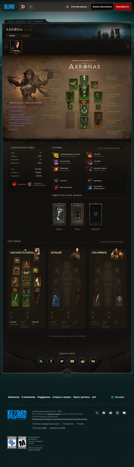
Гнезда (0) (13, 129)
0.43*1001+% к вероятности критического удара (20, 124)
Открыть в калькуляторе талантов (108, 148)
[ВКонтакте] (93, 361)
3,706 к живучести (16, 111)
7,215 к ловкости (18, 107)
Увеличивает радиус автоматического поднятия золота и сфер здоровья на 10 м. (22, 117)
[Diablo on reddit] (83, 361)
